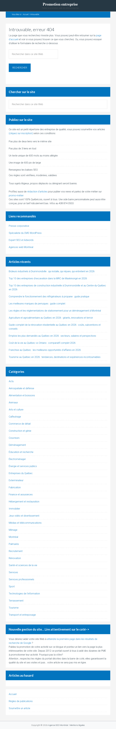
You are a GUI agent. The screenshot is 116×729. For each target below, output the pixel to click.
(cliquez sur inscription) (21, 133)
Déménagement (17, 445)
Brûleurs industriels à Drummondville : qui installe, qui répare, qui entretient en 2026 (52, 271)
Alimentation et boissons (22, 395)
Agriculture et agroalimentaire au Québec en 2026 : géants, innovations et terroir (51, 317)
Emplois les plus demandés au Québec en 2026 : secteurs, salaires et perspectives (52, 335)
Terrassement (16, 600)
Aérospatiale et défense (21, 388)
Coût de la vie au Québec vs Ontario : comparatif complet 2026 (42, 342)
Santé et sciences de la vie (23, 565)
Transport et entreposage (22, 614)
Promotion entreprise (60, 4)
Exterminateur (16, 480)
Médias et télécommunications (25, 522)
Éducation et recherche (21, 452)
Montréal (13, 537)
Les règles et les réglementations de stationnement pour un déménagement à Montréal (55, 310)
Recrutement (16, 551)
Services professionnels (21, 579)
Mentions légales (77, 725)
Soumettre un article (19, 708)
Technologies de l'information (24, 593)
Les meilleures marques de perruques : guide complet (37, 303)
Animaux (13, 402)
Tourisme (14, 607)
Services (13, 572)
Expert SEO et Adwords (21, 240)
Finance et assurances (21, 494)
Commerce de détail (20, 423)
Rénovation (15, 558)
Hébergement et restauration (24, 501)
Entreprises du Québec (21, 473)
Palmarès (14, 544)
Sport (12, 586)
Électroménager (17, 459)
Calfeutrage (15, 416)
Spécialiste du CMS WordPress (25, 233)
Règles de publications (21, 701)
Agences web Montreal (21, 247)
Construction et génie (20, 430)
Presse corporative (19, 225)
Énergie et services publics (23, 466)
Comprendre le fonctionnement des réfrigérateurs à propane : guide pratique (49, 296)
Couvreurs (14, 437)
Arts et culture (16, 409)
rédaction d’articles (37, 191)
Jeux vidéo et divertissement (24, 515)
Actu (11, 381)
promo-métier (16, 195)
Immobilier (14, 508)
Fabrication (15, 487)
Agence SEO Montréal (58, 725)
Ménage (13, 529)
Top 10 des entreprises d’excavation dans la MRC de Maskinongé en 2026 (48, 278)
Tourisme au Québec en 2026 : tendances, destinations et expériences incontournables (54, 357)
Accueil (12, 694)
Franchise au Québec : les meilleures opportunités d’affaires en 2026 (45, 350)
